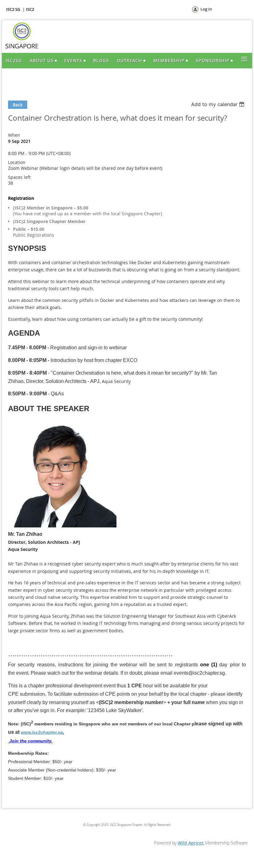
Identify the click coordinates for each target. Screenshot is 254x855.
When (14, 135)
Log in (206, 9)
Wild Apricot (191, 843)
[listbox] (218, 104)
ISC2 (30, 9)
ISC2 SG (13, 9)
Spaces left (19, 177)
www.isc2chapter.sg (42, 732)
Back (18, 105)
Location (16, 162)
